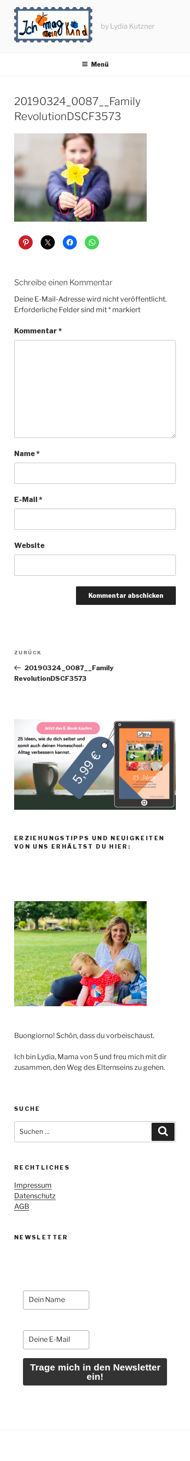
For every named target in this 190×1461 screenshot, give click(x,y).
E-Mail (28, 499)
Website (29, 545)
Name (27, 453)
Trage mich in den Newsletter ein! (95, 1372)
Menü (100, 64)
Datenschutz (35, 1196)
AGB (21, 1206)
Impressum (33, 1185)
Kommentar (38, 331)
